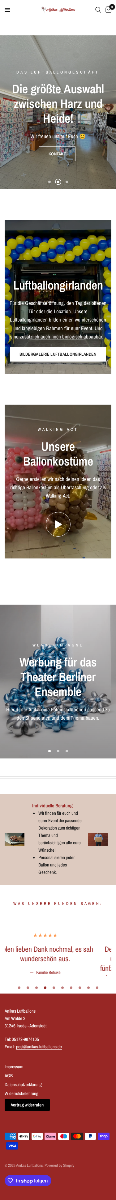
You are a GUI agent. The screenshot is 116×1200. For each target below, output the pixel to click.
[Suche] (98, 10)
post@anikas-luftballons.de (39, 1123)
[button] (57, 139)
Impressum (14, 1143)
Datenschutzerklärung (23, 1161)
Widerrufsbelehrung (21, 1170)
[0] (107, 10)
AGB (9, 1152)
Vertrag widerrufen (27, 1181)
